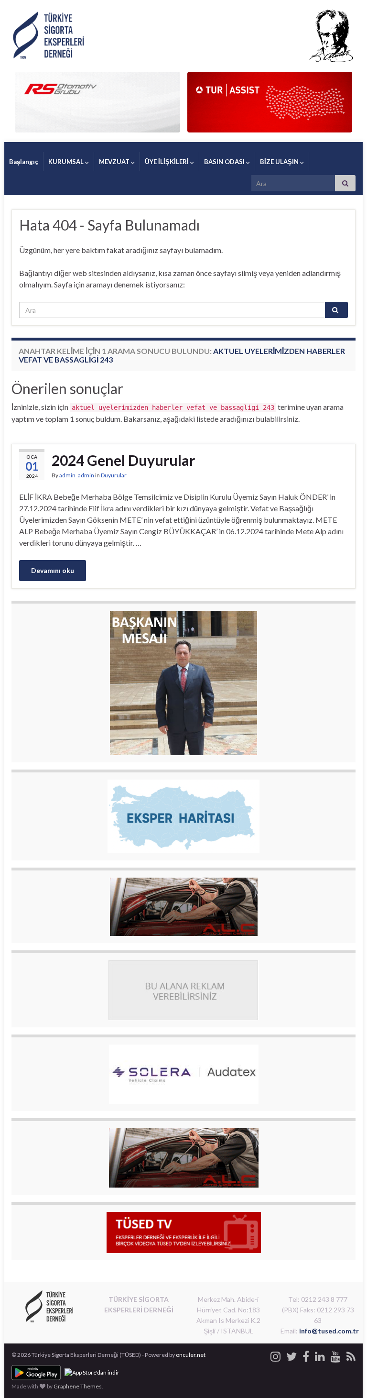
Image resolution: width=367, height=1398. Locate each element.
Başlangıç (23, 161)
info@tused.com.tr (329, 1331)
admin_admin (76, 475)
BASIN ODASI (225, 161)
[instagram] (275, 1355)
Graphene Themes (78, 1386)
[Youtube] (336, 1355)
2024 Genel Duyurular (123, 460)
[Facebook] (305, 1355)
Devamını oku (52, 570)
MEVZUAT (115, 161)
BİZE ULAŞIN (280, 161)
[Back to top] (345, 1376)
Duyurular (114, 475)
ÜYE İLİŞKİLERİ (167, 161)
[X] (291, 1355)
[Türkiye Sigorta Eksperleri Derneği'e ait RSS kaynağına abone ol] (351, 1355)
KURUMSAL (66, 161)
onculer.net (190, 1354)
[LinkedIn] (320, 1355)
